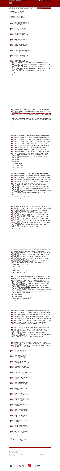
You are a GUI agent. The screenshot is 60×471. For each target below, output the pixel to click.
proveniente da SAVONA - (19, 411)
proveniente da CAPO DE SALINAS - (20, 50)
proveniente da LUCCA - (18, 366)
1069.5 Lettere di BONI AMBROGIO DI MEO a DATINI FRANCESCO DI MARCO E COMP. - (28, 326)
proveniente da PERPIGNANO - (19, 398)
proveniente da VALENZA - (19, 425)
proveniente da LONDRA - (19, 365)
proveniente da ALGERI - (18, 28)
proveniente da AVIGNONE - (19, 34)
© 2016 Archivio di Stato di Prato (13, 447)
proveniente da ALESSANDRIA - (19, 27)
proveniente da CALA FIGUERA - (20, 46)
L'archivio (17, 8)
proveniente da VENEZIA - (19, 430)
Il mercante (13, 8)
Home (10, 8)
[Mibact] (12, 466)
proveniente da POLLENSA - (19, 403)
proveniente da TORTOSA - (19, 420)
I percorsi (25, 8)
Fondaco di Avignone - (17, 11)
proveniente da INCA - (18, 356)
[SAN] (37, 466)
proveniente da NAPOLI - (19, 388)
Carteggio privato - (16, 435)
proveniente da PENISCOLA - (19, 394)
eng (39, 2)
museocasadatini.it (18, 0)
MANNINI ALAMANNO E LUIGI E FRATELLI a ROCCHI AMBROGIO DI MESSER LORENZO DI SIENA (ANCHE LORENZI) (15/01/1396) (32, 119)
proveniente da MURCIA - (19, 387)
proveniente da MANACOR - (19, 376)
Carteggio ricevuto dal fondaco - (19, 22)
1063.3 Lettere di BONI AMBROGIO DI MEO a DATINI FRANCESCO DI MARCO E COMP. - (28, 170)
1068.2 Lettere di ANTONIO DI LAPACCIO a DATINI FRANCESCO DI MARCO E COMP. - (28, 303)
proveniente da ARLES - (18, 33)
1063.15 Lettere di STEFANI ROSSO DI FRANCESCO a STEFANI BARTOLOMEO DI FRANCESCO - (29, 192)
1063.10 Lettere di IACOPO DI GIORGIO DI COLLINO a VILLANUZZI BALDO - (27, 183)
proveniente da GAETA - (18, 350)
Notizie (31, 8)
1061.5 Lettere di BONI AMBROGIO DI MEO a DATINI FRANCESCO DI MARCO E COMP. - (28, 70)
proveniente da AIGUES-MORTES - (20, 23)
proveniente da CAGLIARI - (19, 45)
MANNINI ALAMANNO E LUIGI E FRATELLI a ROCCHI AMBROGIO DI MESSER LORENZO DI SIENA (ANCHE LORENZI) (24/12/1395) (32, 118)
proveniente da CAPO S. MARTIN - (20, 51)
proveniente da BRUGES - (19, 43)
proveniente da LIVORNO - (19, 360)
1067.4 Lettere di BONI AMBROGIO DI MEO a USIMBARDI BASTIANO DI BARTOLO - (28, 275)
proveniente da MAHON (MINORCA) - (20, 367)
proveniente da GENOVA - (19, 351)
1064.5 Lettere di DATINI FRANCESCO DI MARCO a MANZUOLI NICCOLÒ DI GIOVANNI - (28, 205)
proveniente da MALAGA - (19, 373)
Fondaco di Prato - (16, 12)
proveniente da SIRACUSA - (19, 415)
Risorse (28, 8)
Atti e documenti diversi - (18, 439)
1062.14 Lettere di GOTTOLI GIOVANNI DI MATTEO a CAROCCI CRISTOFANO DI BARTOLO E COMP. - (30, 153)
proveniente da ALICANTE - (19, 29)
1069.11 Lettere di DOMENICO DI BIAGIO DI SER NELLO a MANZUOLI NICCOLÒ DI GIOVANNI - (29, 336)
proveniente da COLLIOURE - (19, 56)
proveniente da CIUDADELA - (19, 54)
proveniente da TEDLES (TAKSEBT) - (20, 419)
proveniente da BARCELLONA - (20, 38)
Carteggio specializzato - (17, 438)
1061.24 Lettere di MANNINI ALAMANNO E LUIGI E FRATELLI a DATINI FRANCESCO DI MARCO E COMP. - (31, 108)
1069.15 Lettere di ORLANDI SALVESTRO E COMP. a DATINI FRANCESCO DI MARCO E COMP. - (29, 342)
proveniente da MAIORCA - (19, 371)
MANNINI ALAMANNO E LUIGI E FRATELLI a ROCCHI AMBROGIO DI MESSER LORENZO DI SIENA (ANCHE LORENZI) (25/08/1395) (32, 113)
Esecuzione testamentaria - (18, 440)
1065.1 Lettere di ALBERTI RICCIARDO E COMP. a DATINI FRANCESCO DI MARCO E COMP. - (29, 226)
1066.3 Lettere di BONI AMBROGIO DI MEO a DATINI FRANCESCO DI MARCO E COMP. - (28, 251)
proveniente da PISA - (18, 400)
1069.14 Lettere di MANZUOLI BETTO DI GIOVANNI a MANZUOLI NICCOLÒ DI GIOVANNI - (29, 341)
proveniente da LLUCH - (18, 361)
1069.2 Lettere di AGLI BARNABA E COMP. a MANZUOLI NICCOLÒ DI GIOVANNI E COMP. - (29, 322)
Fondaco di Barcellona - (17, 17)
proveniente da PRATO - (18, 405)
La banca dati (21, 8)
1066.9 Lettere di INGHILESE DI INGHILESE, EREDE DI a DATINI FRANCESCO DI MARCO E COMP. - (30, 262)
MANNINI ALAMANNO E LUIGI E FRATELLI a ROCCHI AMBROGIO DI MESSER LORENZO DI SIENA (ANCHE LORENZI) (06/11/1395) (32, 115)
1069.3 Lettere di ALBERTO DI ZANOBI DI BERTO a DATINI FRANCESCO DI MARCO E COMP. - (29, 323)
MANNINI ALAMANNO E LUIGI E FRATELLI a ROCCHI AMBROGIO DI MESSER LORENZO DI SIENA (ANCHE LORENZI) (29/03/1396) (32, 120)
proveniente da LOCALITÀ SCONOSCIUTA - (21, 362)
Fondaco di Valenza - (17, 18)
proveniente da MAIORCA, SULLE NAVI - (21, 372)
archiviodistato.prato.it (12, 0)
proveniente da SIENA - (18, 414)
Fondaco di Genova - (17, 16)
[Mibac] (37, 0)
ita (38, 2)
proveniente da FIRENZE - (19, 61)
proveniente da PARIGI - (18, 393)
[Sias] (41, 0)
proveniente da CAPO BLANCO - (20, 49)
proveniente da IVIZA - (18, 357)
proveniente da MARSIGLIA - (19, 377)
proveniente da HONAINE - (19, 355)
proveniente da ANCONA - (19, 30)
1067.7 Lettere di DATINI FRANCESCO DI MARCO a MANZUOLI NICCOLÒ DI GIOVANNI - (28, 280)
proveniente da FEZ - (18, 60)
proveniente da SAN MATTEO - (19, 409)
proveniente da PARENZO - (19, 392)
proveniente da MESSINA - (19, 378)
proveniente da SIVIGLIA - (19, 416)
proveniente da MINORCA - (19, 382)
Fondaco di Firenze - (17, 15)
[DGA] (39, 0)
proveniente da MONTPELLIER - (20, 384)
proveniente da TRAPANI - (19, 422)
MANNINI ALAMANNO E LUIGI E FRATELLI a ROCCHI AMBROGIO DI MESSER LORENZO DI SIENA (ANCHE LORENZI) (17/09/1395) (32, 114)
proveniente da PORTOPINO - (19, 404)
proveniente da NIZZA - (18, 389)
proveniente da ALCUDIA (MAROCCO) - (21, 24)
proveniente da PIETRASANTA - (20, 399)
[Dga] (21, 466)
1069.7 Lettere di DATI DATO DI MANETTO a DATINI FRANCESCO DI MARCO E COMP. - (28, 329)
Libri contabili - (16, 21)
